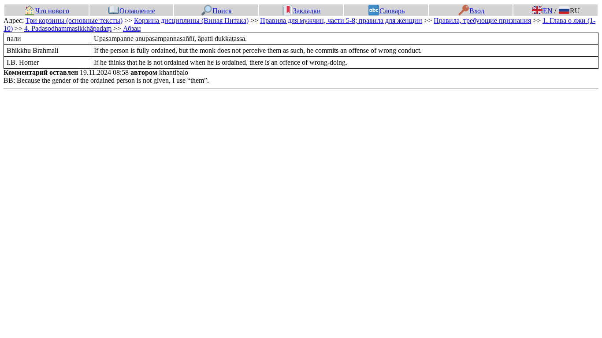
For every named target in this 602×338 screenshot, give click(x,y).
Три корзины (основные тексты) (74, 20)
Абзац (132, 28)
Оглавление (137, 11)
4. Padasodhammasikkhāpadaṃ (67, 28)
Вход (476, 11)
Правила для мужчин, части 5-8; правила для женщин (341, 20)
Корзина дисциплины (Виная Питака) (191, 20)
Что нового (52, 11)
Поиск (222, 11)
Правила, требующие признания (482, 20)
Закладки (307, 11)
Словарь (391, 11)
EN (548, 11)
